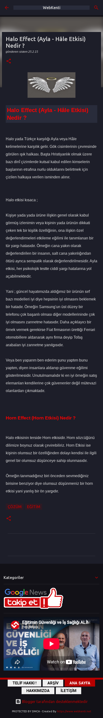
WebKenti (51, 7)
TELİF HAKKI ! (24, 683)
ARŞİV (52, 683)
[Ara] (96, 7)
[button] (8, 61)
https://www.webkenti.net (74, 711)
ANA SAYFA (79, 683)
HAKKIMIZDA (38, 690)
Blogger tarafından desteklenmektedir (54, 701)
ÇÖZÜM (15, 507)
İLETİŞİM (68, 690)
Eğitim (33, 507)
